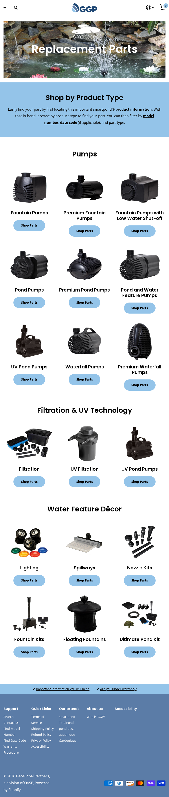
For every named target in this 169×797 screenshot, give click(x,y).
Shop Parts (29, 225)
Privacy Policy (41, 740)
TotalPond (66, 723)
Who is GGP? (96, 717)
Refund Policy (41, 734)
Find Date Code (15, 740)
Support (11, 708)
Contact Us (11, 723)
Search (9, 717)
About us (95, 708)
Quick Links (41, 708)
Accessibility (40, 746)
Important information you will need (63, 689)
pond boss (66, 728)
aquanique (67, 734)
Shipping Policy (42, 728)
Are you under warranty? (118, 689)
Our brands (69, 708)
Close (15, 8)
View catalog (5, 9)
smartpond (67, 717)
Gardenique (68, 740)
